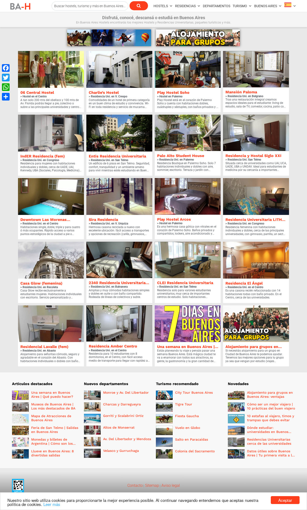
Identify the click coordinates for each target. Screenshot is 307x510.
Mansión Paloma (241, 92)
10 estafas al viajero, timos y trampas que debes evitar (270, 418)
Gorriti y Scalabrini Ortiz (123, 416)
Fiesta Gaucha (187, 416)
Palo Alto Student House (180, 155)
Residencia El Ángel (244, 283)
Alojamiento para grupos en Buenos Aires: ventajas (270, 394)
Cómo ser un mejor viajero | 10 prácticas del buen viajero (271, 406)
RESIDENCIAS (185, 6)
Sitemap (151, 485)
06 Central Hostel (37, 92)
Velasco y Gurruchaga (121, 451)
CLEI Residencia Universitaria (185, 282)
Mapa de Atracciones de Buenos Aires (51, 418)
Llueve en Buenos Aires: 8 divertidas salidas (52, 453)
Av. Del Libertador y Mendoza (127, 439)
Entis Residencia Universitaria (117, 156)
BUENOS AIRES (265, 6)
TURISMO (240, 6)
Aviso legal (170, 485)
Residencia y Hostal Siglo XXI (253, 155)
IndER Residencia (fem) (42, 156)
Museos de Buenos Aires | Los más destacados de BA (53, 406)
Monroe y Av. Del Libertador (126, 392)
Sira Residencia (103, 219)
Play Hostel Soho (173, 92)
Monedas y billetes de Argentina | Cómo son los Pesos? (52, 443)
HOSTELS (161, 6)
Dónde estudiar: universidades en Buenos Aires (267, 432)
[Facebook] (6, 68)
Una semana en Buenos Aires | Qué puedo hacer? (52, 394)
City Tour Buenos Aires (194, 392)
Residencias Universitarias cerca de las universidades (269, 441)
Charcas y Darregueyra (122, 404)
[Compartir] (6, 96)
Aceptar (285, 500)
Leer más (51, 504)
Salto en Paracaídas (191, 439)
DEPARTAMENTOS (216, 6)
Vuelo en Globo (187, 428)
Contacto (135, 485)
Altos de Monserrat (119, 427)
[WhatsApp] (6, 87)
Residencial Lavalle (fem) (44, 346)
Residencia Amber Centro (113, 346)
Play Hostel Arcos (174, 219)
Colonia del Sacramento (195, 451)
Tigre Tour (183, 404)
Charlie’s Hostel (104, 92)
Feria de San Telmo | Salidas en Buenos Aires (54, 430)
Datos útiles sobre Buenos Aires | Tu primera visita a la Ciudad (270, 455)
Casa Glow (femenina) (41, 283)
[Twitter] (6, 77)
